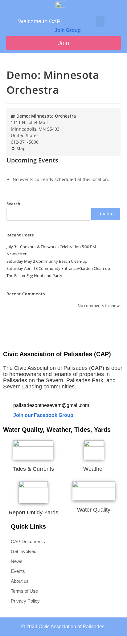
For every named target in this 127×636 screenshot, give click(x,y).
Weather (93, 469)
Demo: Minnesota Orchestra (46, 116)
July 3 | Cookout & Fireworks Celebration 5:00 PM (51, 246)
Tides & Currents (33, 469)
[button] (100, 21)
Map (18, 148)
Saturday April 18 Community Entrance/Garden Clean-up (58, 268)
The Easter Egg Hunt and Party (34, 275)
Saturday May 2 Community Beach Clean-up (46, 261)
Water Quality (93, 510)
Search (13, 203)
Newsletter (16, 254)
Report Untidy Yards (33, 512)
